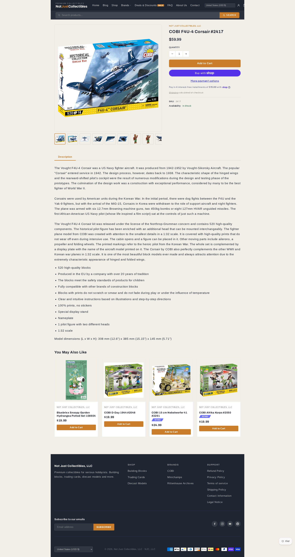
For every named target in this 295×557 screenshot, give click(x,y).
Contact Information (219, 495)
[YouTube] (230, 524)
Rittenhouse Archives (180, 483)
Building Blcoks (137, 470)
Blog (105, 5)
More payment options (205, 81)
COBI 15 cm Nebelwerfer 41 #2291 (169, 414)
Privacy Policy (216, 477)
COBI (170, 470)
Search (231, 15)
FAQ (170, 5)
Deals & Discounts (149, 5)
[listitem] (59, 138)
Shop (115, 5)
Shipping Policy (216, 489)
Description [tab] (65, 157)
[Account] (238, 5)
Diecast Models (137, 483)
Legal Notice (215, 502)
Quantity (174, 48)
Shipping (173, 93)
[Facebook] (215, 524)
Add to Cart (204, 63)
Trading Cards (136, 477)
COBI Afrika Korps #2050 (215, 412)
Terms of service (217, 483)
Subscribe (103, 527)
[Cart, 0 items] (245, 5)
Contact (194, 5)
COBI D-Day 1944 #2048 (119, 412)
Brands (125, 5)
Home (95, 5)
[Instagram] (222, 524)
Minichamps (174, 477)
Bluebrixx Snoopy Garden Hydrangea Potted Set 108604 (76, 414)
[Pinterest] (238, 524)
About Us (181, 5)
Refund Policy (215, 470)
